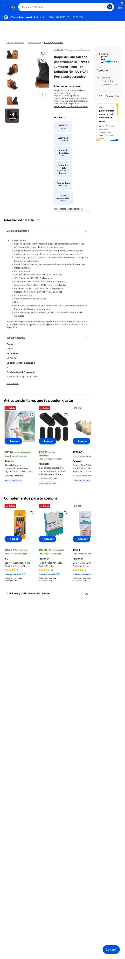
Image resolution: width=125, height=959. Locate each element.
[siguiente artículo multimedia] (42, 94)
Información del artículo (21, 220)
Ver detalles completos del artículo (71, 106)
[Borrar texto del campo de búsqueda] (105, 7)
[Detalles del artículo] (87, 230)
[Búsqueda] (109, 6)
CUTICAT (58, 49)
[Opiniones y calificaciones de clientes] (87, 592)
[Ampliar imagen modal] (43, 60)
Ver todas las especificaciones (68, 208)
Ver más (114, 61)
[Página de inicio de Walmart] (13, 6)
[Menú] (5, 6)
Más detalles (13, 383)
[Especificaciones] (87, 337)
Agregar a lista (112, 96)
